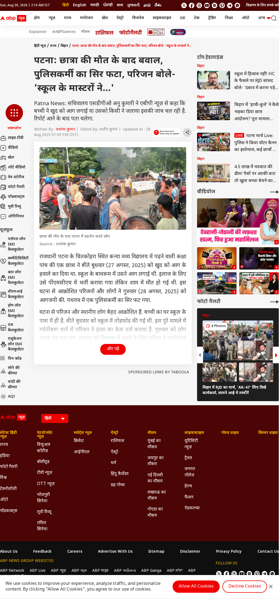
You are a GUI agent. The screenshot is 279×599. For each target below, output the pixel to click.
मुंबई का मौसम (154, 444)
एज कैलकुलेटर (16, 327)
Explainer (38, 32)
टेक (197, 18)
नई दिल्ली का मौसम (155, 478)
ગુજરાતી (133, 5)
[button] (14, 117)
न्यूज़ (51, 18)
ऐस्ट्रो (120, 18)
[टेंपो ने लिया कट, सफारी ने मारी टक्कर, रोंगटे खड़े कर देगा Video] (217, 283)
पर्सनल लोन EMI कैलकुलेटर (17, 244)
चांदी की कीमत (14, 384)
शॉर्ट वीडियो (16, 167)
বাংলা (120, 5)
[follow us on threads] (199, 5)
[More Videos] (274, 192)
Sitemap (156, 552)
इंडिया (5, 456)
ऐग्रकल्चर (192, 508)
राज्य (67, 18)
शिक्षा (229, 18)
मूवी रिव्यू (14, 206)
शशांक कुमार (65, 129)
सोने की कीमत (14, 370)
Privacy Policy (229, 552)
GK (182, 18)
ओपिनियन (16, 216)
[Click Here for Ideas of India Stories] (156, 32)
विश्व (3, 478)
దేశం (158, 5)
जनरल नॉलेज (190, 472)
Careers (74, 552)
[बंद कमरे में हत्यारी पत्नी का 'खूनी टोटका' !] (259, 258)
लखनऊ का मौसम (157, 495)
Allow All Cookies (196, 586)
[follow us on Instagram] (214, 5)
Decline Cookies (244, 586)
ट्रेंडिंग (212, 18)
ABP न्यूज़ (58, 570)
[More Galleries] (274, 302)
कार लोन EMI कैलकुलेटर (16, 278)
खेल (105, 18)
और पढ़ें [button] (113, 349)
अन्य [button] (261, 18)
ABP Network (12, 570)
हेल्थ (188, 486)
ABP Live (37, 570)
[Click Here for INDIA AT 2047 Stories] (178, 32)
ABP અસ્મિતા (125, 570)
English (79, 5)
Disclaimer (190, 552)
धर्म (113, 463)
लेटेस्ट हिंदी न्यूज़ (8, 435)
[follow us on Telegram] (229, 5)
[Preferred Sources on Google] (166, 132)
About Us (8, 552)
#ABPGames (64, 32)
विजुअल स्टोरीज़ (43, 448)
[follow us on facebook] (191, 5)
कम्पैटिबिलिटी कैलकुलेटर (18, 261)
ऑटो (245, 18)
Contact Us (268, 552)
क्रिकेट (79, 441)
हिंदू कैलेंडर (120, 474)
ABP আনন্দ (79, 570)
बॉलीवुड (43, 462)
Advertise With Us (115, 552)
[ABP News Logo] (14, 18)
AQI (11, 396)
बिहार (64, 46)
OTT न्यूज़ (46, 484)
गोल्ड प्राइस (230, 433)
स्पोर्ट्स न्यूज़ (83, 433)
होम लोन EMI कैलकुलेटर (16, 311)
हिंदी (65, 5)
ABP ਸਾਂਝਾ (175, 570)
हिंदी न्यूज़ (40, 46)
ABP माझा (100, 570)
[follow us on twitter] (184, 5)
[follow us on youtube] (207, 5)
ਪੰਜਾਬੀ (108, 5)
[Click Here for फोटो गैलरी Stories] (130, 32)
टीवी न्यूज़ (44, 473)
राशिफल (117, 441)
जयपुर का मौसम (156, 461)
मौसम (85, 32)
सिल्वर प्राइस (268, 433)
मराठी (94, 5)
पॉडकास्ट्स (16, 196)
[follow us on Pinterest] (222, 5)
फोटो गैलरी (16, 187)
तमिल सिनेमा (42, 526)
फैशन (189, 497)
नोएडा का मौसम (155, 512)
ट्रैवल (188, 458)
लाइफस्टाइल (162, 18)
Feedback (42, 552)
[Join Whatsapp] (237, 5)
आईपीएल (82, 452)
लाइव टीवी (15, 138)
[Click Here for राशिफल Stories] (104, 32)
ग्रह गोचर (118, 485)
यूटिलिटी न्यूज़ (191, 444)
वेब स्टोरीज (16, 177)
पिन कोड (15, 358)
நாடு (147, 5)
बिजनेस (138, 18)
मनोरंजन (86, 18)
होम (37, 18)
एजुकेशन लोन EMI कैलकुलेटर (16, 344)
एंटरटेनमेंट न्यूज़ (45, 435)
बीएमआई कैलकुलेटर (16, 294)
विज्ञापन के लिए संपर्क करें (262, 5)
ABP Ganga (151, 570)
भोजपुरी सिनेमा (43, 498)
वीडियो (13, 147)
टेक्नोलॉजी (8, 489)
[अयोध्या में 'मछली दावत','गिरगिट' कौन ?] (259, 283)
